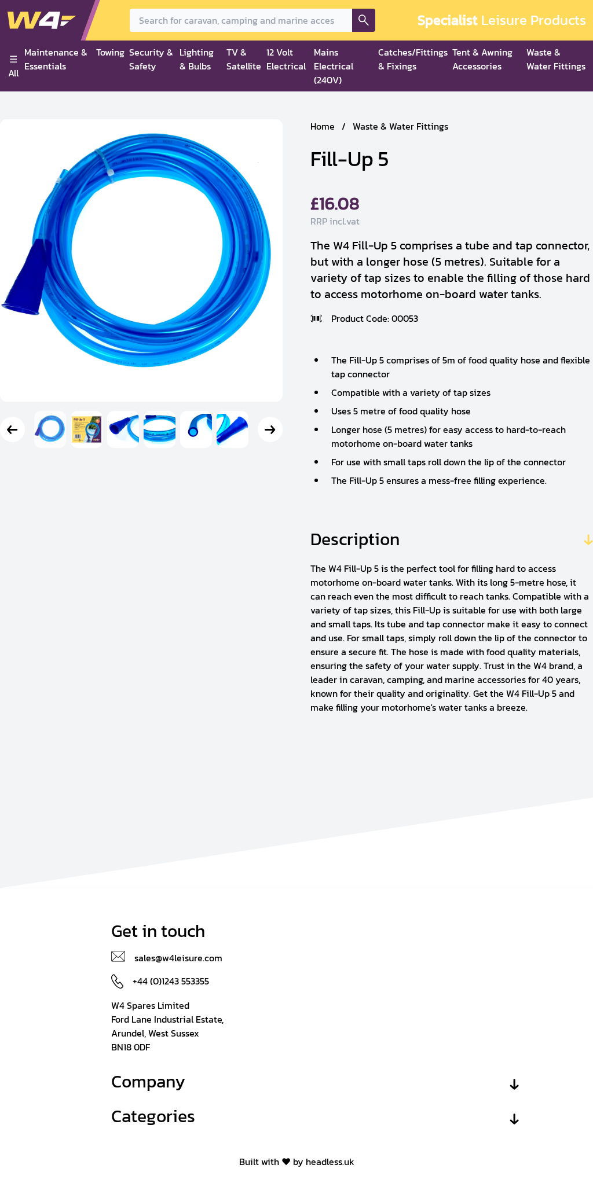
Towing (110, 52)
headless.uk (330, 1161)
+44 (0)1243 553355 (171, 981)
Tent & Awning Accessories (482, 59)
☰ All (13, 66)
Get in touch (158, 931)
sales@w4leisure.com (178, 958)
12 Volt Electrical (286, 59)
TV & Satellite (243, 59)
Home (322, 126)
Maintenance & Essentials (55, 59)
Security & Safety (151, 59)
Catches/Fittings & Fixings (413, 59)
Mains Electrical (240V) (333, 66)
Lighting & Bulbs (197, 59)
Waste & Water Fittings (555, 59)
